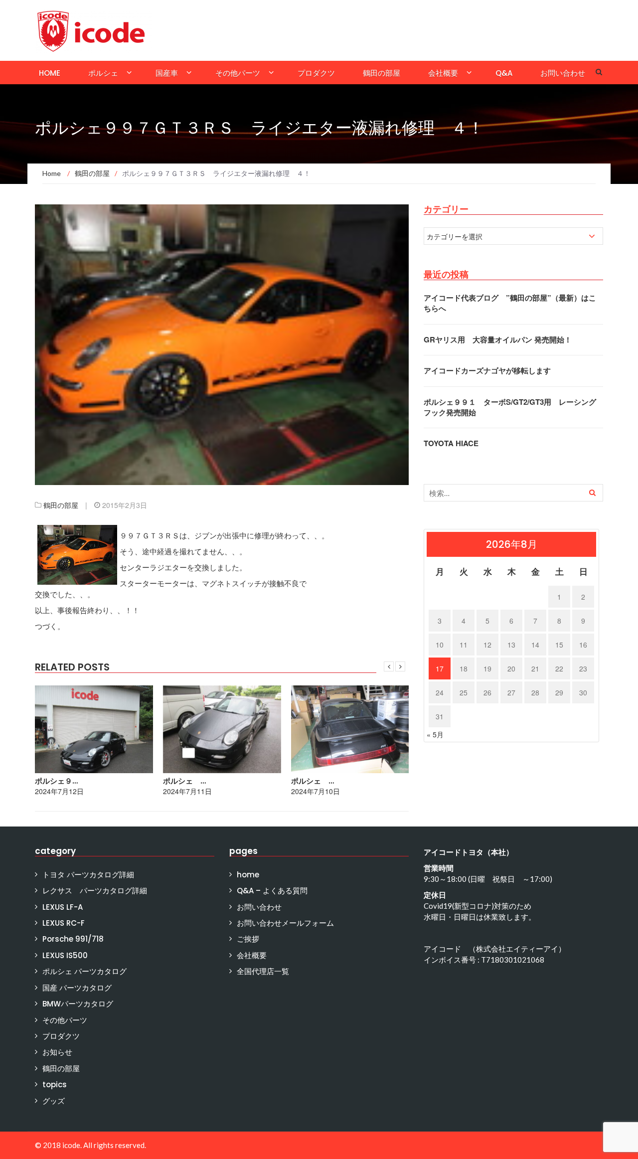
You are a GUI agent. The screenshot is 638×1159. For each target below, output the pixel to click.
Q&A (503, 73)
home (49, 73)
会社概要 (443, 73)
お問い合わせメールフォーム (285, 923)
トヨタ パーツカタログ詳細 (88, 874)
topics (54, 1084)
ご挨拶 (248, 939)
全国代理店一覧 (263, 971)
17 (440, 668)
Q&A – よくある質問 (272, 890)
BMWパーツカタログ (77, 1003)
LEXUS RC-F (63, 923)
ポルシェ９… (56, 781)
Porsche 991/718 (73, 939)
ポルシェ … (184, 781)
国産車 (167, 73)
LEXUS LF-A (62, 907)
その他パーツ (237, 73)
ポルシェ (103, 73)
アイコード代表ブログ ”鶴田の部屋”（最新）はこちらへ (510, 303)
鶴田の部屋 (381, 73)
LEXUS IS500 (65, 955)
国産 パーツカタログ (77, 988)
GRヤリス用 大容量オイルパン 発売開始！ (498, 339)
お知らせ (57, 1052)
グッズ (53, 1101)
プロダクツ (316, 73)
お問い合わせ (562, 73)
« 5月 (435, 734)
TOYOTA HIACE (451, 443)
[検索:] (513, 492)
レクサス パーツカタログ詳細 (94, 890)
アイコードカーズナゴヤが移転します (487, 370)
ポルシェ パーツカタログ (84, 971)
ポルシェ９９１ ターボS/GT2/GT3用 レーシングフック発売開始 (510, 407)
